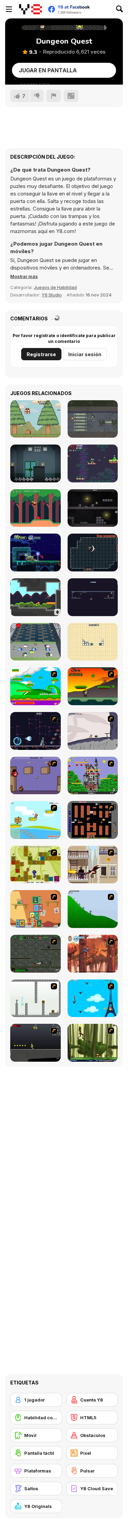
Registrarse (41, 354)
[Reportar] (53, 96)
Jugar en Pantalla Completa (48, 72)
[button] (24, 276)
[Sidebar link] (9, 9)
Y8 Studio (52, 294)
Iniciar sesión (84, 354)
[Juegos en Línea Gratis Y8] (30, 9)
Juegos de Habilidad (55, 287)
